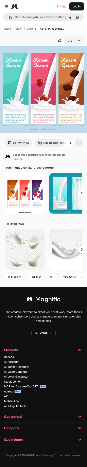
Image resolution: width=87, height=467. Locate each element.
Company (11, 428)
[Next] (70, 143)
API (6, 396)
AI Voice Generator (16, 376)
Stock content (13, 381)
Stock (18, 28)
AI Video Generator (16, 372)
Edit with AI (21, 143)
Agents (12, 391)
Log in (77, 6)
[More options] (49, 40)
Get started (13, 416)
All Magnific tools (15, 406)
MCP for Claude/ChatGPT (24, 386)
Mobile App (11, 401)
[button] (43, 333)
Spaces (9, 357)
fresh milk (35, 276)
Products (11, 350)
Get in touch (13, 439)
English (43, 332)
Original (26, 54)
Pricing (62, 6)
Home (7, 28)
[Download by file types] (79, 40)
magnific (18, 159)
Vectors (31, 28)
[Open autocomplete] (9, 17)
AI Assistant (11, 362)
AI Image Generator (16, 367)
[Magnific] (43, 300)
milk (52, 276)
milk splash (14, 276)
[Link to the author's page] (7, 157)
